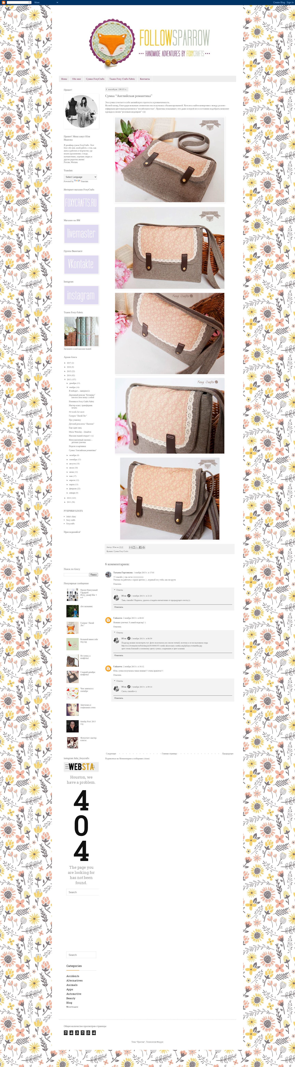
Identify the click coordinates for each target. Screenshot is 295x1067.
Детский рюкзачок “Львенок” (81, 423)
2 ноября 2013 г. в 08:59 (141, 638)
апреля (72, 480)
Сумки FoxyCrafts (95, 78)
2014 (69, 375)
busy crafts (70, 519)
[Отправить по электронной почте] (130, 547)
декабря (73, 383)
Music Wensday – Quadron (80, 431)
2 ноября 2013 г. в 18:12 (133, 666)
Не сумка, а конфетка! (85, 656)
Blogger (160, 1041)
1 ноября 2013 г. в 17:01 (144, 572)
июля (71, 467)
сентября (73, 459)
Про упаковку (75, 419)
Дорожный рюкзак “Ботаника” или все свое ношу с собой (82, 396)
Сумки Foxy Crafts (121, 551)
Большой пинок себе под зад (89, 640)
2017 (69, 362)
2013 (69, 379)
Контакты (145, 78)
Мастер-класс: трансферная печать (80, 406)
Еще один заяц (75, 427)
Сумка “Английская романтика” (82, 450)
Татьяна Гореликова (123, 572)
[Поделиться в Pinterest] (143, 547)
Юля (124, 595)
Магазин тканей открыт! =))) (81, 435)
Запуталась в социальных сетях (88, 706)
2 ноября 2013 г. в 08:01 (133, 617)
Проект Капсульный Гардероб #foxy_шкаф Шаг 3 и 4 (88, 593)
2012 (69, 497)
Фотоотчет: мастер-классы (88, 739)
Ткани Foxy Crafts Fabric (122, 78)
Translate (84, 181)
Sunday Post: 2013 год (88, 722)
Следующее (111, 753)
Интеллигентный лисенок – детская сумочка (80, 441)
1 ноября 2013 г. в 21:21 (141, 595)
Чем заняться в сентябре (86, 689)
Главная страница (169, 753)
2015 (69, 371)
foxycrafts (70, 523)
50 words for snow (77, 411)
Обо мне (76, 78)
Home (64, 78)
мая (71, 476)
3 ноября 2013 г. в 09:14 (141, 686)
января (72, 492)
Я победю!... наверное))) (79, 390)
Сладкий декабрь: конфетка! (87, 673)
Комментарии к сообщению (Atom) (135, 758)
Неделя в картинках (77, 446)
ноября (72, 387)
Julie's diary (71, 516)
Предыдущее (227, 753)
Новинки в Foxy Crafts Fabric (81, 401)
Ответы (119, 589)
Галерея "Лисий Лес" (78, 415)
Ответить (117, 584)
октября (73, 455)
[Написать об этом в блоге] (134, 547)
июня (71, 471)
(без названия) (86, 606)
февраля (73, 488)
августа (72, 463)
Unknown (117, 617)
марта (72, 484)
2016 (69, 366)
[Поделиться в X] (137, 547)
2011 (69, 502)
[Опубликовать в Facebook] (140, 547)
